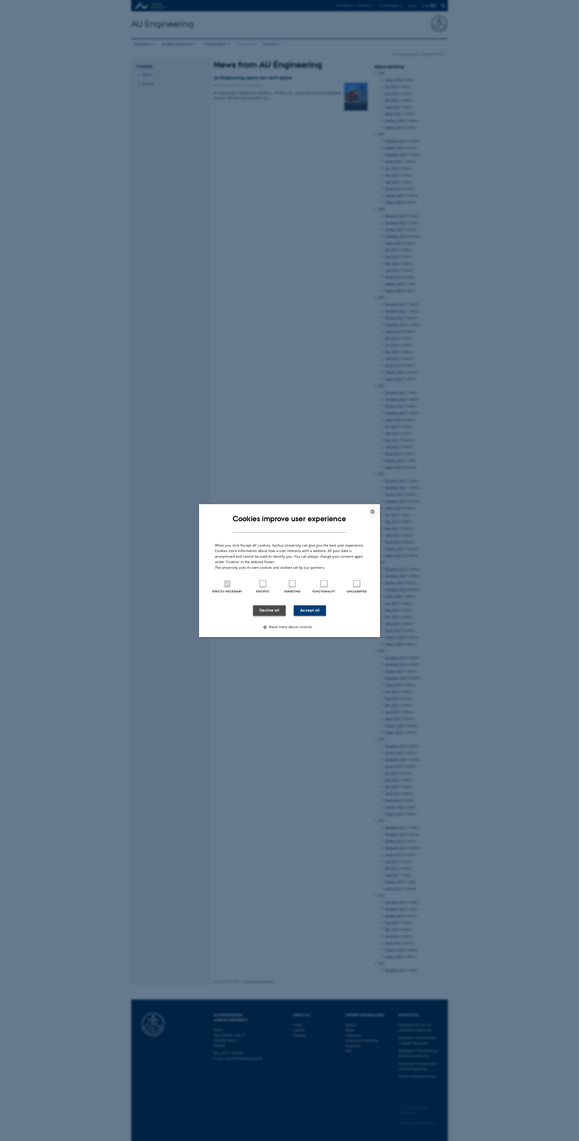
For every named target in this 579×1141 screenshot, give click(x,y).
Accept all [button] (310, 610)
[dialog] (289, 570)
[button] (289, 627)
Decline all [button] (269, 610)
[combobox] (372, 511)
